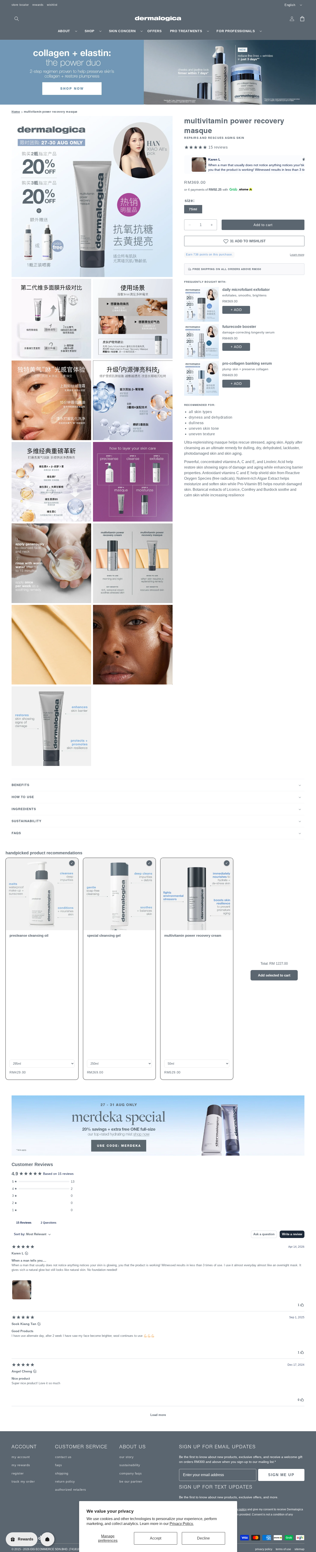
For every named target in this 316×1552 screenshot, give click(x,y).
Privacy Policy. (182, 1524)
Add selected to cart (274, 975)
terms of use (283, 1549)
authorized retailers (70, 1489)
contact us (63, 1457)
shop (89, 31)
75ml (193, 209)
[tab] (23, 1222)
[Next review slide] (301, 164)
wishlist (52, 4)
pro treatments (186, 31)
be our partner (130, 1481)
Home (16, 111)
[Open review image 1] (21, 1289)
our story (126, 1457)
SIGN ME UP (281, 1475)
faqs (58, 1465)
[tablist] (158, 1222)
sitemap (299, 1549)
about (64, 31)
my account (21, 1457)
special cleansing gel (104, 935)
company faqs (130, 1473)
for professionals (236, 31)
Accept (155, 1538)
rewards (37, 4)
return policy (65, 1481)
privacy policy (238, 1509)
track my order (23, 1481)
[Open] (47, 1539)
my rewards (21, 1465)
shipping (61, 1473)
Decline (203, 1538)
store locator (20, 4)
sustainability (129, 1465)
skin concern (122, 31)
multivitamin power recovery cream (192, 935)
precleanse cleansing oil (28, 935)
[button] (17, 19)
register (18, 1473)
